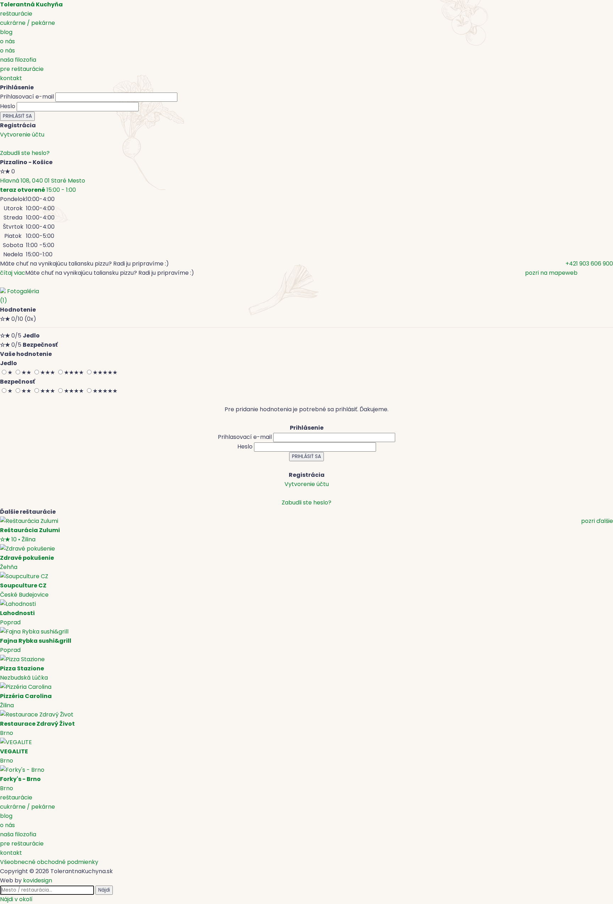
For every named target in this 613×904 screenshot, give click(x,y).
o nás (7, 41)
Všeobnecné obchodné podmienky (49, 862)
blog (6, 32)
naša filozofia (18, 60)
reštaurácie (16, 14)
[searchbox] (47, 890)
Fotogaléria (19, 296)
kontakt (11, 78)
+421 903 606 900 (589, 264)
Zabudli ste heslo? (25, 153)
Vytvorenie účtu (22, 134)
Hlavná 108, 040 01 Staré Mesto (42, 181)
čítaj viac (12, 273)
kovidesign (37, 880)
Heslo (7, 106)
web (571, 273)
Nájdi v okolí (16, 899)
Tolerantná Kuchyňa (31, 4)
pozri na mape (545, 273)
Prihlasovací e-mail (27, 97)
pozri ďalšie (597, 521)
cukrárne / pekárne (27, 23)
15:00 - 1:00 (38, 190)
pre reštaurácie (22, 69)
